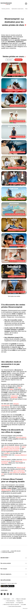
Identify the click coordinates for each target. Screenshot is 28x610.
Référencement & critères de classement (11, 604)
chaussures (14, 396)
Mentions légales (7, 598)
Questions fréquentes (10, 602)
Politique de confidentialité (21, 598)
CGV (13, 598)
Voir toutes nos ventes (14, 296)
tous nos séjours (21, 437)
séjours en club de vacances (10, 450)
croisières (7, 453)
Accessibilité (23, 604)
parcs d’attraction (19, 471)
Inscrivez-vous (18, 59)
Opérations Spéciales (17, 8)
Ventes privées (6, 8)
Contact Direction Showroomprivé (14, 606)
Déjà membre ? (9, 59)
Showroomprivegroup (11, 600)
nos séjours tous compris (11, 447)
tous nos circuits (14, 448)
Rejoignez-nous (20, 600)
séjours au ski (21, 467)
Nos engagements (19, 602)
